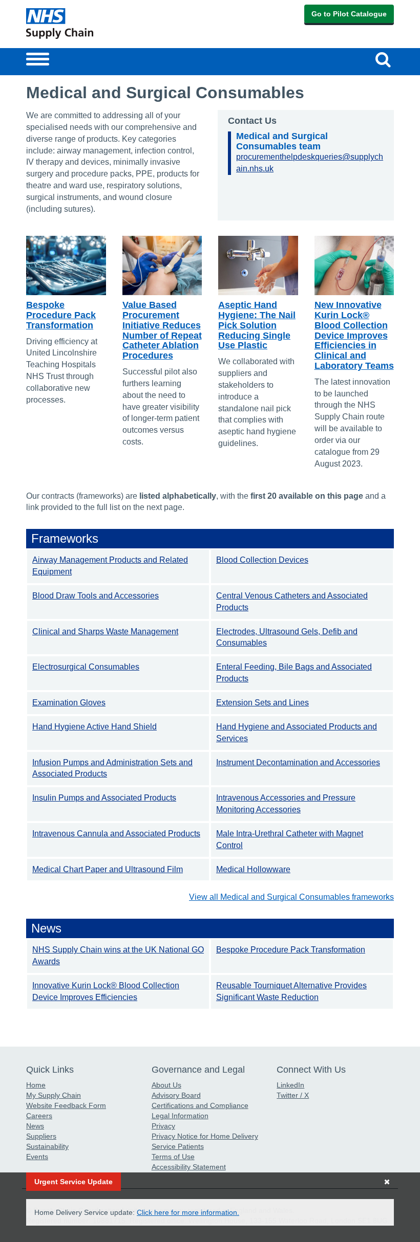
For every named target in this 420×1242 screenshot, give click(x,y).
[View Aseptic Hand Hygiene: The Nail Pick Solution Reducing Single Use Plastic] (258, 266)
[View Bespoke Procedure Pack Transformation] (66, 266)
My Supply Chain (53, 1095)
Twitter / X (293, 1095)
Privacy (163, 1126)
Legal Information (180, 1116)
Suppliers (41, 1136)
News (35, 1126)
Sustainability (47, 1146)
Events (37, 1156)
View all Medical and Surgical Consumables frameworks (291, 897)
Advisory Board (176, 1095)
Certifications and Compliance (200, 1105)
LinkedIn (290, 1085)
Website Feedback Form (66, 1105)
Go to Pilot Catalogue (349, 14)
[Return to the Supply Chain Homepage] (116, 23)
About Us (166, 1085)
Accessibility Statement (189, 1167)
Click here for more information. (188, 1212)
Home (36, 1085)
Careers (39, 1116)
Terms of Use (173, 1156)
